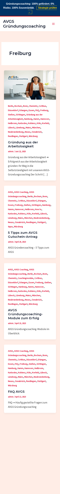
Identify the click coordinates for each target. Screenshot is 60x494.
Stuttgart (23, 136)
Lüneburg (20, 127)
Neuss (27, 131)
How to (38, 209)
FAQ (37, 110)
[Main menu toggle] (53, 24)
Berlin (10, 106)
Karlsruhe (22, 123)
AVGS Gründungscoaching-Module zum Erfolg (25, 314)
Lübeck (11, 127)
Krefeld (45, 123)
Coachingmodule (25, 278)
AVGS (10, 192)
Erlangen (23, 110)
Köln (39, 123)
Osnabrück (37, 131)
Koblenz (32, 123)
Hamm (36, 118)
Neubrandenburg (16, 131)
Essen (31, 110)
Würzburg (33, 136)
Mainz (28, 127)
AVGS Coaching (21, 192)
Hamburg (28, 118)
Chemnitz (33, 106)
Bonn (25, 106)
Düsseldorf (13, 110)
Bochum (18, 106)
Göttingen (20, 114)
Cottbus (42, 106)
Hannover (44, 118)
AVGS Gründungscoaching (24, 24)
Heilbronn (12, 123)
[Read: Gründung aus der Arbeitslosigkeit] (30, 84)
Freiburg (44, 110)
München (36, 127)
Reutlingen (13, 136)
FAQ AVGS (16, 391)
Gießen (11, 114)
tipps (10, 226)
